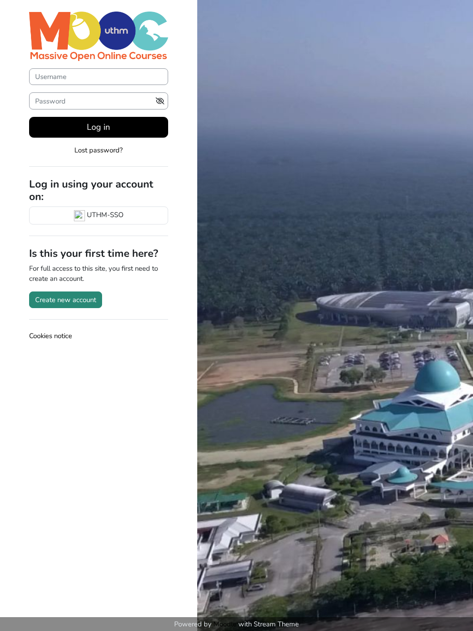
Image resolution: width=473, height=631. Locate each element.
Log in (98, 127)
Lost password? (98, 150)
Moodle (224, 624)
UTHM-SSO (104, 214)
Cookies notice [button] (50, 335)
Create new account (65, 299)
